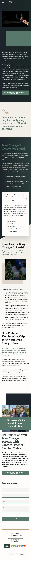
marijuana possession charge (12, 199)
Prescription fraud (12, 231)
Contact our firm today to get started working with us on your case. (14, 464)
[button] (3, 2)
